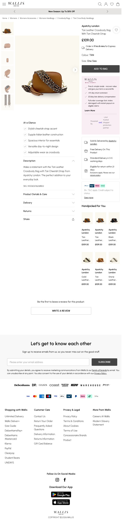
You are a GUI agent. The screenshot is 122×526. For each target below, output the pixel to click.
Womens (13, 18)
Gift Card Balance (43, 443)
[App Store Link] (61, 498)
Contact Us (39, 416)
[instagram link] (57, 480)
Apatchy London (90, 26)
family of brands (99, 370)
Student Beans (12, 457)
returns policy (95, 175)
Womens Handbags (46, 18)
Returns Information (44, 438)
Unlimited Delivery (14, 416)
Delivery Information (44, 434)
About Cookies (71, 425)
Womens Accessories (28, 18)
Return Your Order (43, 421)
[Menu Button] (4, 4)
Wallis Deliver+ (12, 421)
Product (67, 440)
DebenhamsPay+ (13, 430)
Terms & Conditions (73, 421)
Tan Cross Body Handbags (83, 18)
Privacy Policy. (100, 373)
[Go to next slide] (75, 70)
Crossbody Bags (63, 18)
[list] (47, 70)
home (4, 18)
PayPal (8, 448)
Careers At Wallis (101, 416)
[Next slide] (107, 11)
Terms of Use (70, 430)
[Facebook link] (65, 480)
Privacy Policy (70, 416)
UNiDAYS (9, 462)
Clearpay (9, 453)
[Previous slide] (14, 11)
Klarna (8, 443)
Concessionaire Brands (75, 435)
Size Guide (10, 425)
